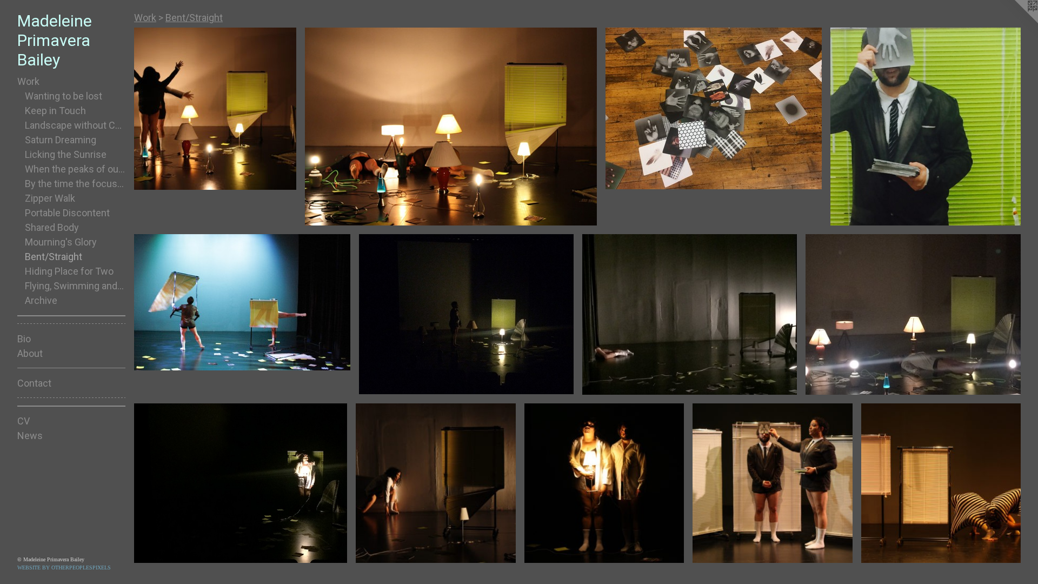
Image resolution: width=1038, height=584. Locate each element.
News (30, 435)
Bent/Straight (53, 256)
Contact (34, 383)
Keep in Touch (55, 110)
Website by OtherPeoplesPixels (64, 567)
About (30, 353)
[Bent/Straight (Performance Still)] (215, 109)
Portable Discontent (67, 212)
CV (23, 421)
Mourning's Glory (61, 242)
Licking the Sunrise (66, 154)
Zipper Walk (50, 198)
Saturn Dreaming (60, 139)
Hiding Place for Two (69, 271)
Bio (24, 338)
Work (28, 81)
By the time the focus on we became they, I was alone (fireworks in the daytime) (75, 183)
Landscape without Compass (75, 125)
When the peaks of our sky (75, 169)
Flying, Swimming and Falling (75, 285)
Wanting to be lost (63, 96)
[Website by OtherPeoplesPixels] (1016, 21)
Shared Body (52, 227)
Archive (41, 300)
